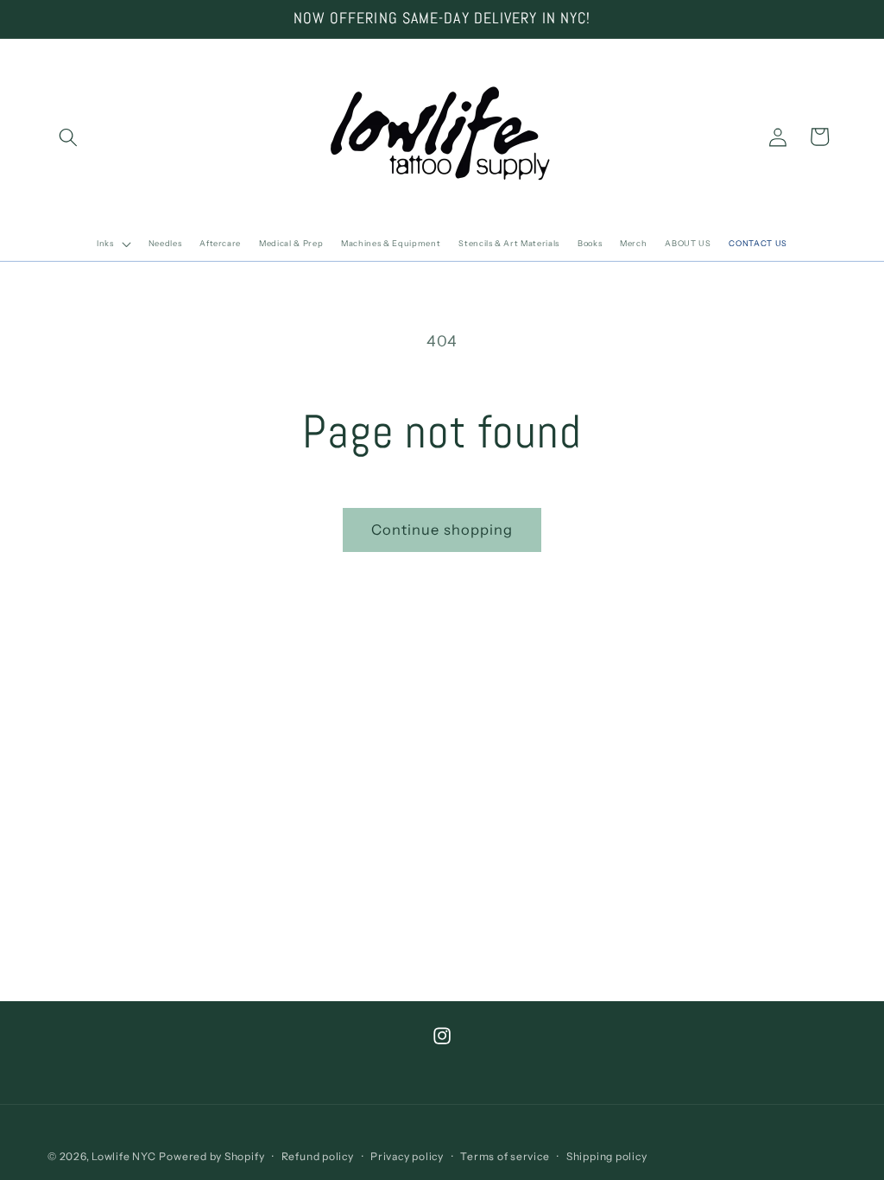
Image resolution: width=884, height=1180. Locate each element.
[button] (68, 136)
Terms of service (504, 1156)
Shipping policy (606, 1156)
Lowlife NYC (123, 1156)
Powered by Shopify (211, 1156)
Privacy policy (407, 1156)
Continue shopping (442, 529)
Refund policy (317, 1156)
